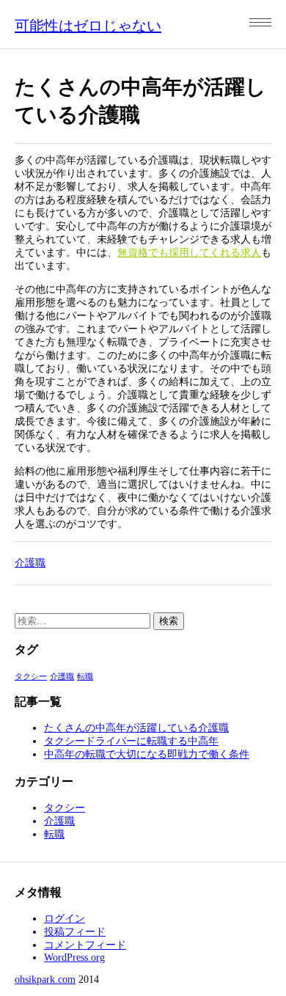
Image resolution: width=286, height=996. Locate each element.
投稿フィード (75, 931)
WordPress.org (74, 957)
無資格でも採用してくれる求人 (189, 252)
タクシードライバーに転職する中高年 (131, 741)
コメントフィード (85, 945)
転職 (85, 677)
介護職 (30, 562)
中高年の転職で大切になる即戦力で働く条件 (146, 754)
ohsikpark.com (45, 979)
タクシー (31, 677)
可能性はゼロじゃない (88, 26)
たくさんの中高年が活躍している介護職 (136, 727)
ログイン (64, 918)
